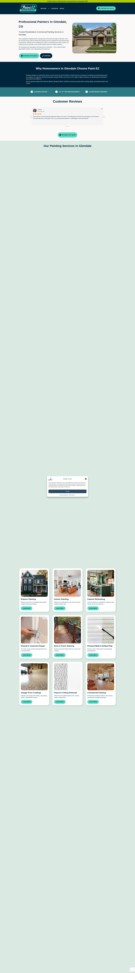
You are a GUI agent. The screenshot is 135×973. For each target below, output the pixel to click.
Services (43, 8)
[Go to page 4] (67, 126)
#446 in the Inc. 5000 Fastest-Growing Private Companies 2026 (67, 1)
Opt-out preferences (64, 494)
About (62, 8)
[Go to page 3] (66, 126)
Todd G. (40, 109)
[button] (85, 479)
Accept (67, 491)
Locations (54, 8)
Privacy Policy (72, 494)
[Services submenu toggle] (48, 8)
